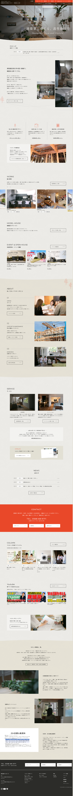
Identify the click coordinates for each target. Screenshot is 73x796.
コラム (64, 777)
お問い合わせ (49, 525)
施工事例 (54, 775)
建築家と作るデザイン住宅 (29, 776)
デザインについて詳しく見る (14, 138)
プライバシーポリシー (66, 783)
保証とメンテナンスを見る (12, 337)
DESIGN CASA (26, 781)
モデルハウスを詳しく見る (56, 230)
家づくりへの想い (27, 775)
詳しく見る (8, 268)
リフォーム (70, 3)
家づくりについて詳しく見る (13, 100)
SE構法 (26, 782)
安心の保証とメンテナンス (29, 779)
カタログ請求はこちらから (20, 455)
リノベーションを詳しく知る (49, 421)
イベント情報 (62, 3)
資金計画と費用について (57, 138)
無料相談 (45, 1)
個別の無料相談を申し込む (36, 438)
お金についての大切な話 (43, 776)
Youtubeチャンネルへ (55, 585)
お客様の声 (55, 776)
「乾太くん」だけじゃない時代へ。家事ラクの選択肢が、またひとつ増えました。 (44, 569)
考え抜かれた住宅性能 (28, 778)
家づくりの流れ (41, 775)
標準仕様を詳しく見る (17, 158)
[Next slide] (10, 187)
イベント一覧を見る (55, 246)
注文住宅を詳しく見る (20, 421)
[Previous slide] (7, 187)
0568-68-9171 (59, 1)
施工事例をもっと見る (55, 183)
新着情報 (64, 779)
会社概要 (32, 1)
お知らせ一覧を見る (33, 492)
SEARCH (16, 2)
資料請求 (52, 1)
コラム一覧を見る (55, 544)
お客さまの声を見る (11, 362)
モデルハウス (38, 1)
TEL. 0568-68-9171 (36, 519)
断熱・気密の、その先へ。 (11, 567)
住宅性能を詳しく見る (36, 138)
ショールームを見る (11, 313)
